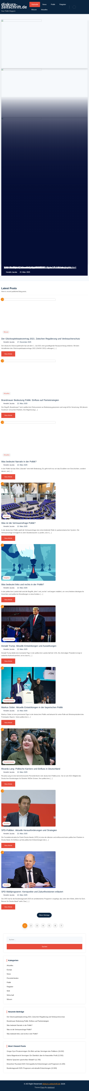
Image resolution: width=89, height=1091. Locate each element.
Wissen (34, 10)
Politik (53, 4)
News (44, 4)
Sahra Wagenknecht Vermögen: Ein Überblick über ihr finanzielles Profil (32, 1055)
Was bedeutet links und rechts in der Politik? (22, 584)
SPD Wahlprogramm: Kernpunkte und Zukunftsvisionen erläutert (40, 267)
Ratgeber (62, 4)
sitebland (50, 1087)
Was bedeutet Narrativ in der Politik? (18, 461)
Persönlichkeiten (9, 639)
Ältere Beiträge (44, 915)
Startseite (34, 4)
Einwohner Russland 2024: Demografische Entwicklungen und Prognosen (33, 1064)
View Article (8, 354)
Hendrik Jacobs (11, 272)
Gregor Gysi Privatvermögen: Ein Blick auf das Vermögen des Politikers (32, 1051)
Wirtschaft (10, 995)
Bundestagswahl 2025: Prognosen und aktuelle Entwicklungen (29, 1068)
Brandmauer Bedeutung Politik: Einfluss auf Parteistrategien (30, 400)
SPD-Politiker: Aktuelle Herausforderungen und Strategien (29, 830)
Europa (9, 970)
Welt (8, 991)
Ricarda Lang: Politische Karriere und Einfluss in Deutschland (30, 769)
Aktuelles (44, 10)
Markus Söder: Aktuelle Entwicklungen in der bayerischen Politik (32, 707)
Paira (42, 1087)
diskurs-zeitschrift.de (14, 5)
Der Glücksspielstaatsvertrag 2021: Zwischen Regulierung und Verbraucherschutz (40, 339)
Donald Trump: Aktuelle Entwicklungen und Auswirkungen (28, 646)
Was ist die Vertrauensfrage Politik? (18, 523)
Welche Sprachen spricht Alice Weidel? (20, 1060)
